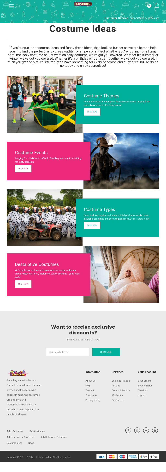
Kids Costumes (37, 431)
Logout (141, 395)
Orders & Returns (121, 390)
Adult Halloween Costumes (21, 437)
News (31, 443)
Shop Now (92, 112)
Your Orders (144, 380)
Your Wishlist (145, 385)
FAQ (87, 385)
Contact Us (118, 400)
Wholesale (117, 395)
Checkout (143, 390)
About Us (90, 380)
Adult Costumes (15, 431)
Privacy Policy (93, 400)
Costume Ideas (14, 443)
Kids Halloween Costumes (54, 437)
